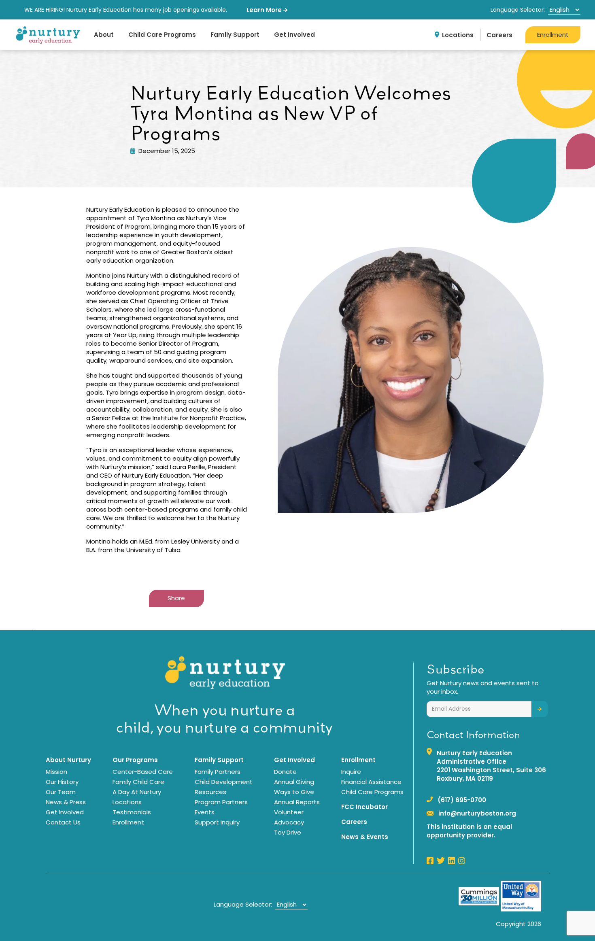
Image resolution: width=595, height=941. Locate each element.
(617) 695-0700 (462, 800)
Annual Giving (294, 781)
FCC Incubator (364, 807)
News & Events (364, 837)
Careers (499, 35)
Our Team (61, 792)
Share (176, 598)
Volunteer (289, 812)
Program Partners (221, 802)
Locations (458, 35)
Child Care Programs (162, 34)
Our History (62, 781)
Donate (285, 771)
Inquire (351, 771)
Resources (210, 792)
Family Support (234, 34)
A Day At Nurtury (137, 792)
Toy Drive (287, 832)
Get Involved (294, 34)
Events (205, 812)
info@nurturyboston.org (477, 813)
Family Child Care (138, 781)
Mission (56, 771)
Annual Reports (297, 802)
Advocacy (289, 822)
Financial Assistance (371, 781)
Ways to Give (294, 792)
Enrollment (553, 34)
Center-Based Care (143, 771)
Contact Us (63, 822)
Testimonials (132, 812)
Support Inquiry (217, 822)
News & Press (66, 802)
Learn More (264, 10)
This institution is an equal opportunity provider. (469, 830)
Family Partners (217, 771)
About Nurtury (68, 760)
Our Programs (135, 760)
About (104, 34)
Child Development (224, 781)
